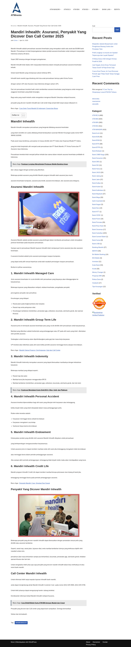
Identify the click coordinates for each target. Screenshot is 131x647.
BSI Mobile (96, 258)
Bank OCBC (96, 215)
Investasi (95, 261)
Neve (12, 642)
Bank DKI (95, 165)
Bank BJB (95, 137)
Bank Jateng (96, 176)
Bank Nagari (96, 204)
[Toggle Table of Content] (22, 115)
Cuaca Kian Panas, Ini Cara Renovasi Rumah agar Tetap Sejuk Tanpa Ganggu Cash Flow (106, 73)
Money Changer (97, 272)
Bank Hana (96, 169)
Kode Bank (96, 265)
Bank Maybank (97, 194)
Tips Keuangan (97, 286)
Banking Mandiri (97, 247)
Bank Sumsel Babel (99, 236)
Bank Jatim (96, 179)
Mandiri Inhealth (21, 622)
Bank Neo (95, 208)
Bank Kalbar (96, 183)
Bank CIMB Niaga (98, 154)
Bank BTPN (96, 147)
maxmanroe (96, 101)
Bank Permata (97, 222)
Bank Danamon (97, 158)
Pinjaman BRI (97, 276)
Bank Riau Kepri (97, 226)
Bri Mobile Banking (98, 254)
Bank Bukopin (97, 151)
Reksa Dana (96, 279)
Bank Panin (96, 219)
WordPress (33, 642)
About (88, 642)
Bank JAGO (96, 172)
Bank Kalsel (96, 186)
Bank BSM (96, 140)
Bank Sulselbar (97, 233)
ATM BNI (76, 9)
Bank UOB (96, 244)
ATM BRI (95, 122)
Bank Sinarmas (97, 229)
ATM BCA (67, 9)
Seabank (95, 283)
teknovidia (95, 99)
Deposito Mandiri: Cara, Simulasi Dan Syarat (34, 483)
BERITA (117, 9)
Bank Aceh (96, 133)
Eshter (16, 40)
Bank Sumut (96, 240)
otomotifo (95, 104)
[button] (60, 9)
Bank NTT (95, 211)
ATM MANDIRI (97, 129)
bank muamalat (97, 201)
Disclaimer (96, 642)
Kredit (94, 269)
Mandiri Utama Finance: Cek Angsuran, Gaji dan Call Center (39, 350)
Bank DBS (95, 161)
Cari (93, 26)
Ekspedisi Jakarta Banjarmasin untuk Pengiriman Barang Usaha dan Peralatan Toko (104, 46)
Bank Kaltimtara (97, 190)
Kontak (105, 642)
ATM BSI (95, 126)
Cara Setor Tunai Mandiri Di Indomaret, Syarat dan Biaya (38, 108)
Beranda (13, 25)
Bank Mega (96, 197)
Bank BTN (95, 144)
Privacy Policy (91, 644)
